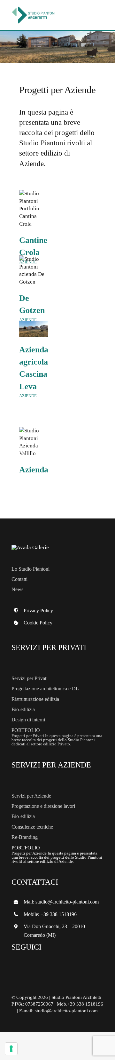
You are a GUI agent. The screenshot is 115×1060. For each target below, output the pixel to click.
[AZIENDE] (33, 209)
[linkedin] (51, 966)
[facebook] (18, 966)
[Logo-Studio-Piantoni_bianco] (30, 547)
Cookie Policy (38, 622)
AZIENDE (28, 395)
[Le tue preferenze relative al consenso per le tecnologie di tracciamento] (11, 1049)
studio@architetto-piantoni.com (67, 901)
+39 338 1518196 (59, 914)
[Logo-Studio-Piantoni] (33, 7)
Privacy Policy (38, 610)
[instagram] (35, 966)
